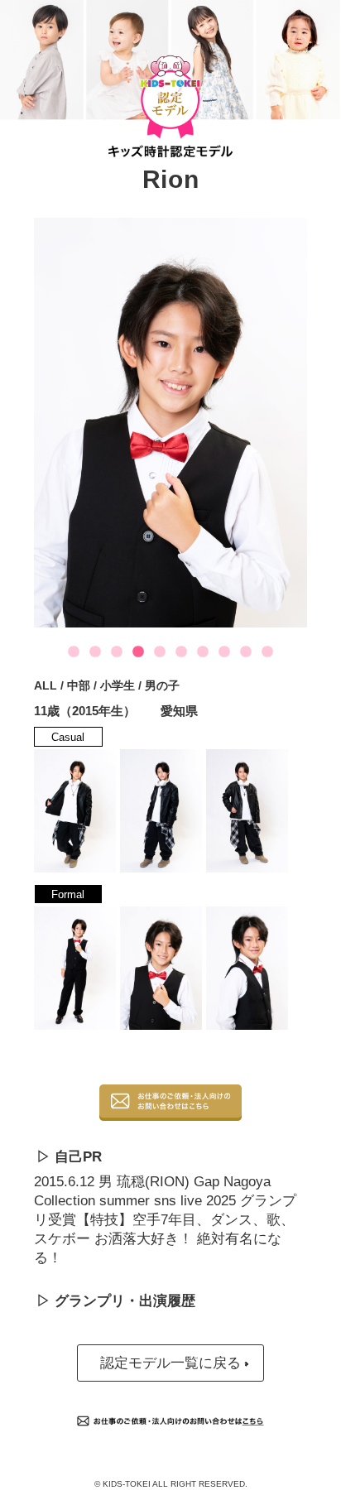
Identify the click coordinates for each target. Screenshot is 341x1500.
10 (267, 652)
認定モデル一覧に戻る (170, 1363)
